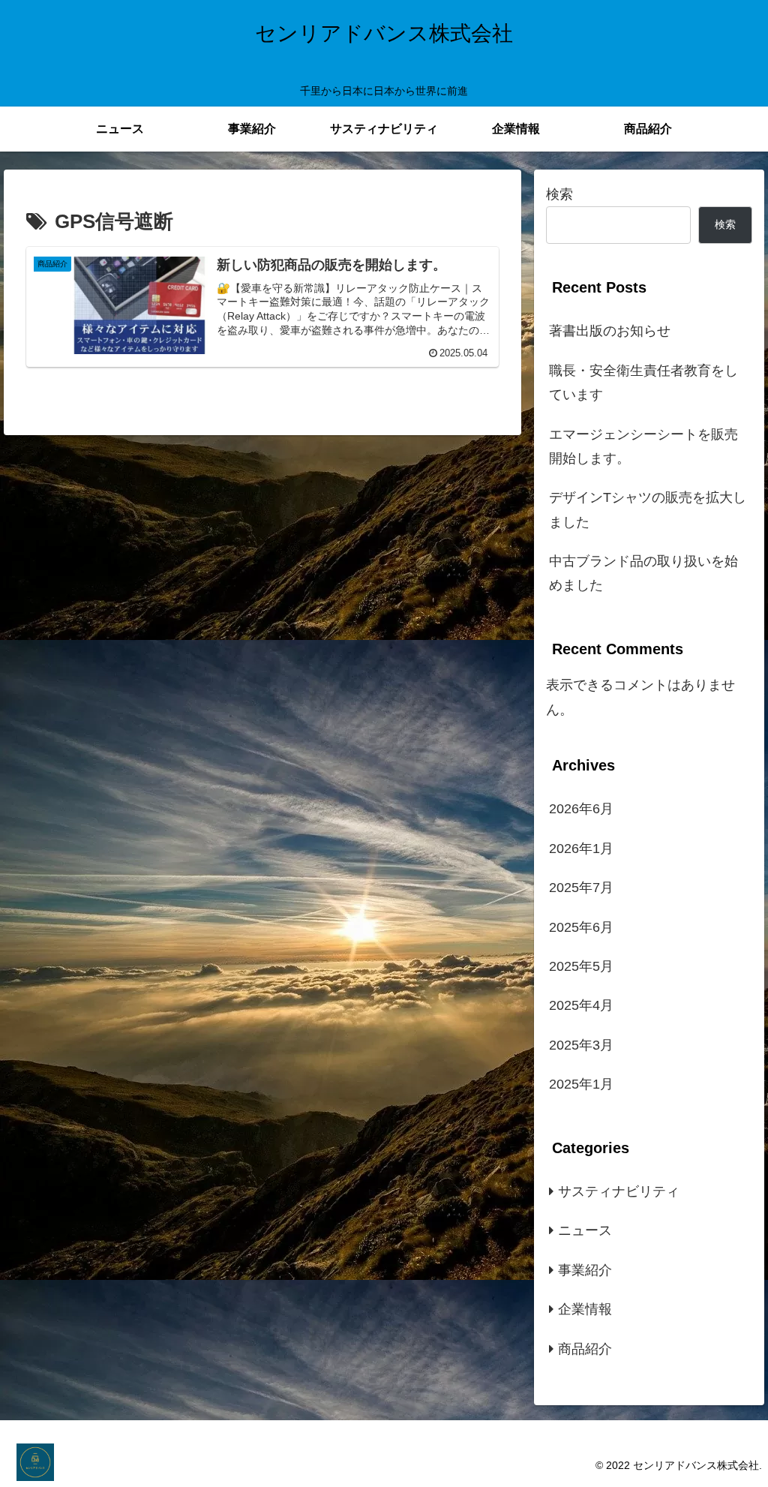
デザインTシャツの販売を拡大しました (647, 509)
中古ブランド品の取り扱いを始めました (643, 573)
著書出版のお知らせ (609, 330)
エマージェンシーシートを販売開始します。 (643, 446)
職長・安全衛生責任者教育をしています (643, 382)
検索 (559, 194)
